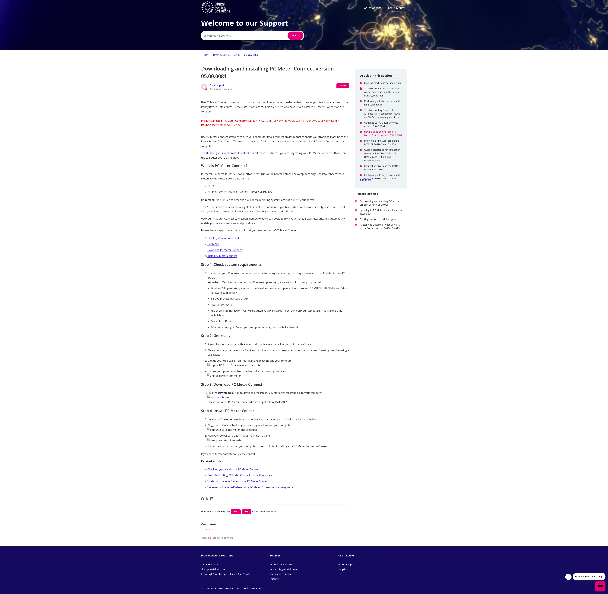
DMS (206, 54)
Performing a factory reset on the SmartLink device (382, 102)
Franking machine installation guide (383, 82)
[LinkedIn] (211, 498)
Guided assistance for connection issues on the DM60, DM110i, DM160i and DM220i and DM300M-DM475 (382, 155)
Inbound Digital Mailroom (283, 569)
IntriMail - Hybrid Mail (281, 564)
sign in (211, 537)
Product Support (347, 564)
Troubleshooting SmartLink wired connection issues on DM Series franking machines (382, 92)
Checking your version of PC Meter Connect (233, 469)
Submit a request (395, 8)
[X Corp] (207, 498)
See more (365, 179)
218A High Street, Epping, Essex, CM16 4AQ (225, 573)
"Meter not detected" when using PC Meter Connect (238, 481)
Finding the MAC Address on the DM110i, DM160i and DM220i (381, 142)
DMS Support (217, 85)
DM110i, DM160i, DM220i (226, 54)
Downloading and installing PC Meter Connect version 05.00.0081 (383, 133)
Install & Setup (251, 54)
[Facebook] (202, 498)
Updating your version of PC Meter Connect (232, 153)
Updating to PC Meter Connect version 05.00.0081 (381, 124)
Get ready (213, 244)
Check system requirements (223, 238)
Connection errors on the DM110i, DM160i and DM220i (382, 167)
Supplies (342, 569)
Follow (343, 85)
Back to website (372, 8)
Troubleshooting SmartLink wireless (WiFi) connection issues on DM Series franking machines (382, 113)
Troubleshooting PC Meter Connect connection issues (239, 475)
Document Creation (280, 573)
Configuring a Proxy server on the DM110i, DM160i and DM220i (382, 176)
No (246, 511)
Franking (274, 578)
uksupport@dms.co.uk (213, 569)
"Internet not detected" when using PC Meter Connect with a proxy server (251, 487)
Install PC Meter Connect (222, 256)
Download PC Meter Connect (224, 250)
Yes (235, 511)
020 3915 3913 (209, 564)
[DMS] (216, 12)
